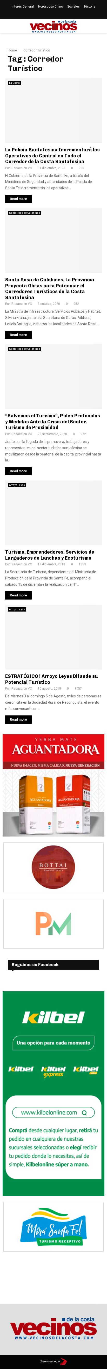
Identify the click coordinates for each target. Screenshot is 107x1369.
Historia (89, 6)
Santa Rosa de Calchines (24, 212)
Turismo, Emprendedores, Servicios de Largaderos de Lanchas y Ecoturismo (49, 555)
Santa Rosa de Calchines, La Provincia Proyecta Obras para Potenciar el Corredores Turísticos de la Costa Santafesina (49, 288)
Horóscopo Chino (50, 6)
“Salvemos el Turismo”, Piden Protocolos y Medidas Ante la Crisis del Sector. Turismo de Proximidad (52, 421)
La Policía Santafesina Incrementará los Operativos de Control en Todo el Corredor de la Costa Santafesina (52, 155)
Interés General (23, 6)
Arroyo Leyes (17, 485)
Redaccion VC (21, 168)
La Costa (14, 82)
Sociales (73, 6)
